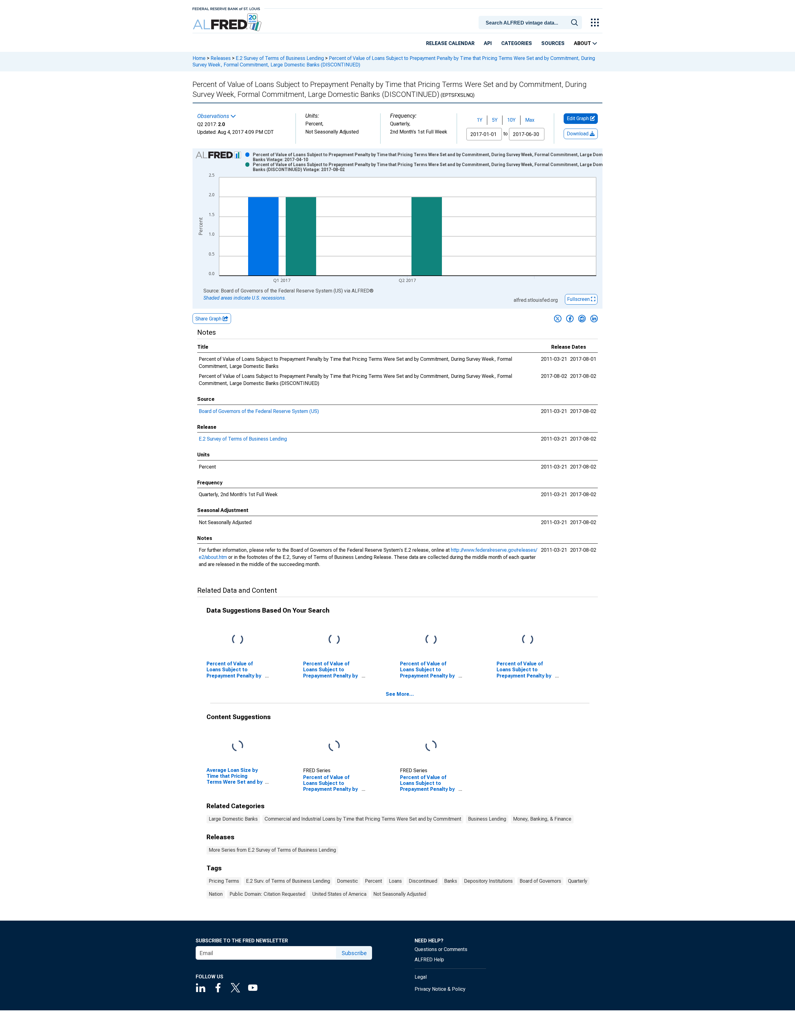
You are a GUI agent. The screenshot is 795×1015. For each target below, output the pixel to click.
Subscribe (354, 953)
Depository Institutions (488, 881)
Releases (221, 58)
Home (199, 58)
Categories (516, 43)
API (488, 43)
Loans (395, 881)
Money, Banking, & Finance (542, 819)
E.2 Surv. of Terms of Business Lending (288, 881)
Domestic (347, 881)
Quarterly (577, 881)
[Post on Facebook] (570, 318)
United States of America (339, 894)
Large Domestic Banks (233, 819)
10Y (511, 120)
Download (578, 134)
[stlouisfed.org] (226, 8)
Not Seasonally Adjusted (399, 894)
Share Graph (209, 319)
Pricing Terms (224, 881)
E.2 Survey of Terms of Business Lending (280, 58)
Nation (216, 894)
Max (529, 120)
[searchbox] (531, 22)
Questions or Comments (441, 949)
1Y (479, 120)
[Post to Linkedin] (594, 318)
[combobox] (531, 22)
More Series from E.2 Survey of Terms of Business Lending (272, 850)
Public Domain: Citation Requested (267, 894)
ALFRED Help (429, 960)
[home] (228, 22)
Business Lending (487, 819)
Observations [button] (213, 116)
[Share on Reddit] (582, 318)
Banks (450, 881)
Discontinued (423, 881)
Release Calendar (450, 43)
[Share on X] (557, 318)
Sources (553, 43)
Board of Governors (540, 881)
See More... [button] (400, 694)
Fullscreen (579, 299)
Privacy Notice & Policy (440, 989)
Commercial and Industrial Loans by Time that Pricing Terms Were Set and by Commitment (363, 819)
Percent (373, 881)
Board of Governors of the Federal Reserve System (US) (259, 411)
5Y (494, 120)
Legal (421, 977)
